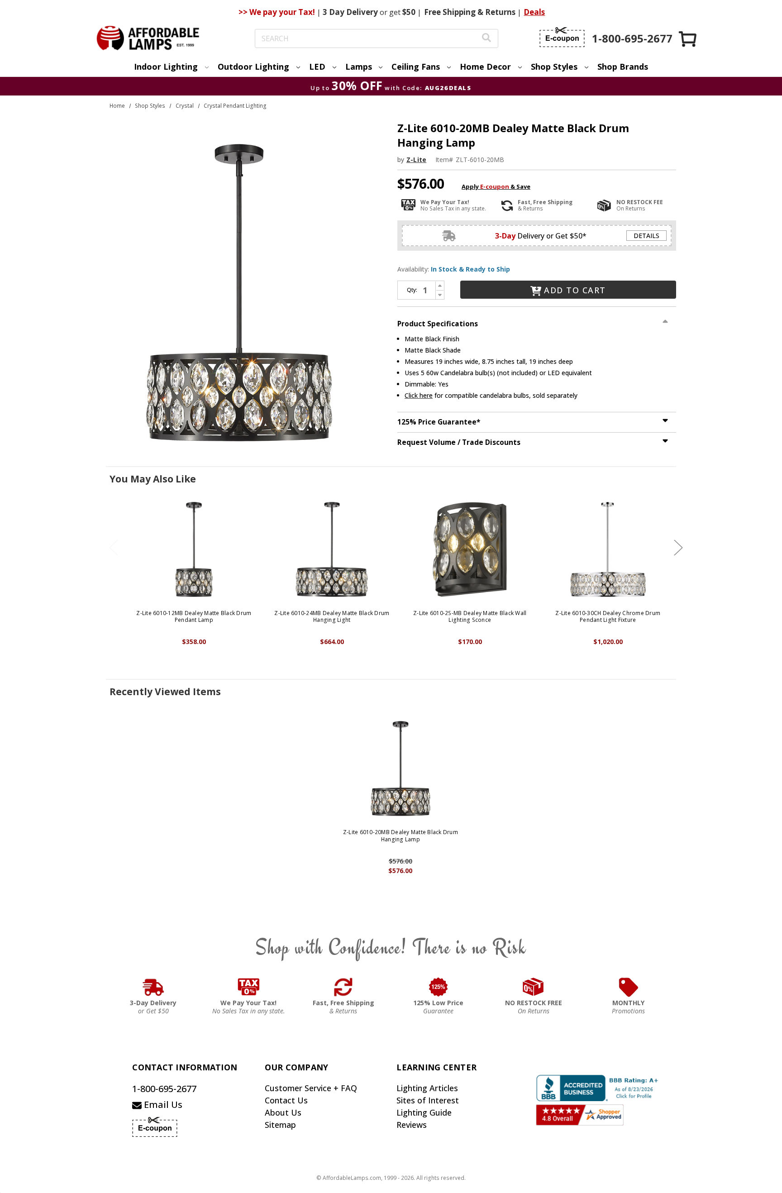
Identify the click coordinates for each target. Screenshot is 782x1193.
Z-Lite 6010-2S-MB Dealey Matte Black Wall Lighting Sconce (469, 617)
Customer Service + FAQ (311, 1088)
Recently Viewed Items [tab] (165, 691)
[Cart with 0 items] (688, 38)
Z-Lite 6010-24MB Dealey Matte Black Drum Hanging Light (331, 617)
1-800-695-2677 (164, 1089)
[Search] (486, 39)
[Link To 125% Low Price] (438, 987)
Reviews (411, 1124)
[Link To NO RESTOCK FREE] (533, 987)
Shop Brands (622, 66)
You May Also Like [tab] (153, 478)
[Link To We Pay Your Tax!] (248, 987)
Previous (114, 547)
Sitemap (280, 1124)
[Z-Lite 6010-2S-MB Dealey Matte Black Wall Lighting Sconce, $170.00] (470, 549)
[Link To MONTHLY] (628, 987)
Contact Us (286, 1100)
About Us (283, 1112)
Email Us (162, 1104)
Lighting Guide (424, 1112)
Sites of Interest (427, 1100)
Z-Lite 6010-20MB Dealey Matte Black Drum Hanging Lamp (400, 836)
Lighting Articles (427, 1088)
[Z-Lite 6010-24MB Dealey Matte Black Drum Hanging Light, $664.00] (332, 549)
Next (678, 547)
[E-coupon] (562, 37)
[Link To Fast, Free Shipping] (343, 987)
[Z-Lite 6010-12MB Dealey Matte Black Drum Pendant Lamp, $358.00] (194, 549)
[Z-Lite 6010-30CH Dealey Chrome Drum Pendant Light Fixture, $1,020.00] (608, 549)
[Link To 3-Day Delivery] (153, 987)
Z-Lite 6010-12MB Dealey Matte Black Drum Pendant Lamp (193, 617)
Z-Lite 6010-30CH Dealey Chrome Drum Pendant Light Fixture (607, 617)
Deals (534, 12)
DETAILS (646, 235)
